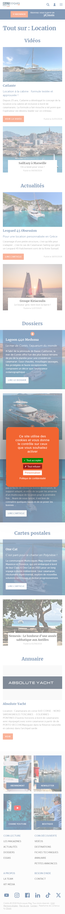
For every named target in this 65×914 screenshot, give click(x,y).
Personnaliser (32, 472)
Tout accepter (33, 460)
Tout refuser (33, 466)
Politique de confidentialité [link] (32, 478)
